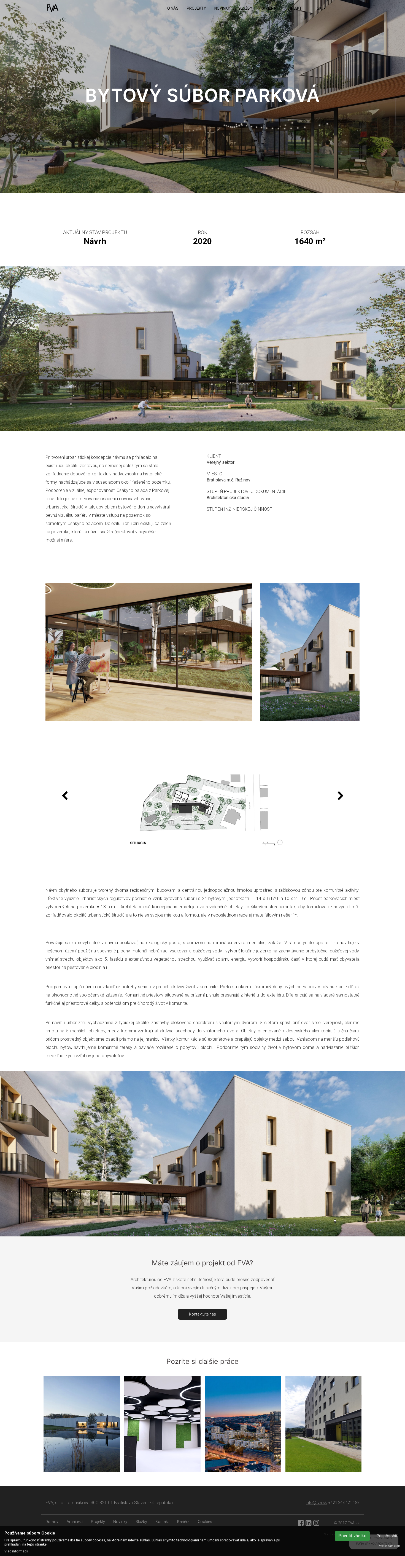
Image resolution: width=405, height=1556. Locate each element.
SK (319, 8)
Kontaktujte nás (202, 1314)
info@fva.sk (316, 1502)
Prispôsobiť (387, 1535)
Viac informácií (16, 1551)
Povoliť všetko (352, 1535)
